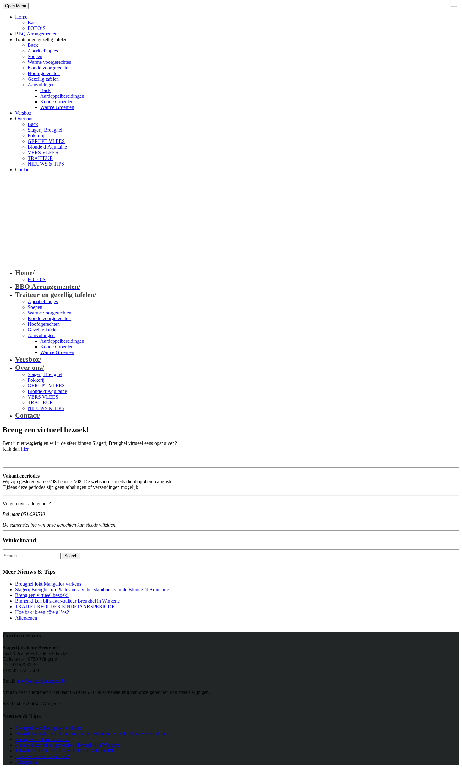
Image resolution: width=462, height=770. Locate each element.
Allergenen (26, 617)
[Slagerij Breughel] (50, 204)
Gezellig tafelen (43, 79)
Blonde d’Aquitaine (47, 147)
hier (24, 448)
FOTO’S (37, 28)
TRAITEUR (40, 158)
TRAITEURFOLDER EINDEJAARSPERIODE (65, 606)
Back (33, 22)
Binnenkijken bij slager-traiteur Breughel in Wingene (67, 600)
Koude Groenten (57, 101)
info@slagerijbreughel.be (42, 681)
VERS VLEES (43, 152)
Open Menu (15, 5)
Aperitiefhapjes (43, 50)
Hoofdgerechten (44, 73)
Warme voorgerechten (49, 62)
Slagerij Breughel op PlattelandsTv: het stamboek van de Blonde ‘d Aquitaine (92, 589)
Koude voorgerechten (49, 67)
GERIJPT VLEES (46, 141)
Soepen (35, 56)
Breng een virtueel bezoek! (42, 595)
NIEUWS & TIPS (46, 164)
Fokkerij (36, 135)
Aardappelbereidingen (62, 96)
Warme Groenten (57, 107)
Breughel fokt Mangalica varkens (48, 584)
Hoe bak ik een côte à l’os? (42, 612)
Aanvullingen (41, 84)
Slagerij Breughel (45, 130)
